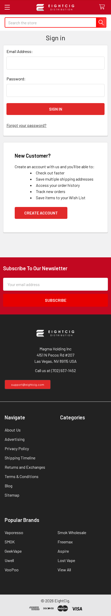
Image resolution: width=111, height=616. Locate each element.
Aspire (63, 551)
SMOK (10, 541)
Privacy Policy (17, 448)
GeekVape (13, 551)
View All (64, 569)
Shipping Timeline (20, 457)
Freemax (65, 541)
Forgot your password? (26, 125)
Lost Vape (66, 560)
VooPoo (12, 569)
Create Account (41, 212)
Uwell (9, 560)
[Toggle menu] (7, 7)
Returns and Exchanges (25, 467)
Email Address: (19, 51)
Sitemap (12, 494)
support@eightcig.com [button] (27, 384)
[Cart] (103, 7)
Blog (8, 485)
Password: (16, 78)
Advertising (15, 439)
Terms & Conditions (21, 476)
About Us (13, 429)
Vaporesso (14, 532)
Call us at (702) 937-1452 (55, 370)
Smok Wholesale (72, 532)
